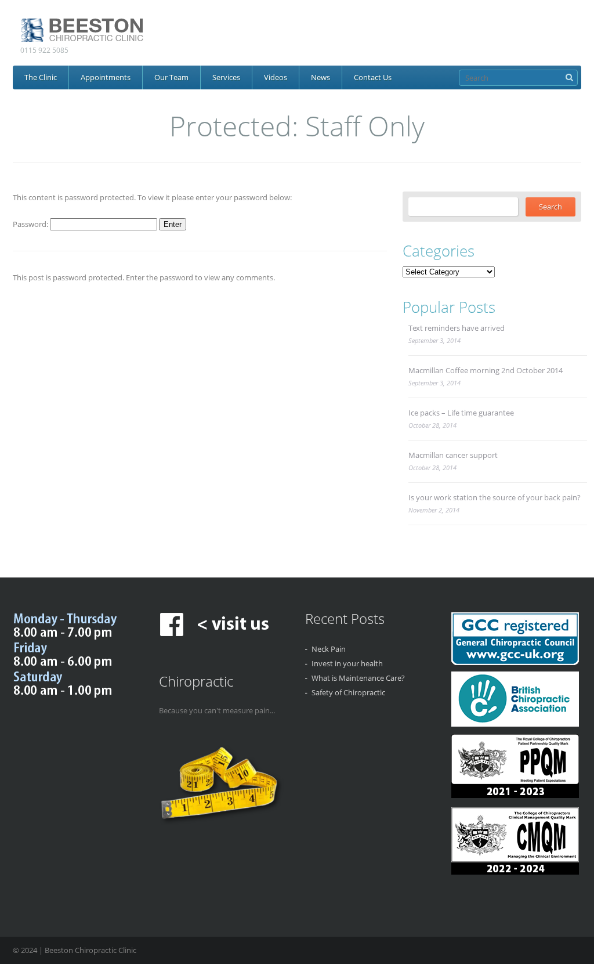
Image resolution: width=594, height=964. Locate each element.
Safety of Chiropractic (348, 692)
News (320, 77)
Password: (31, 224)
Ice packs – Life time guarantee (461, 412)
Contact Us (373, 77)
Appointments (106, 77)
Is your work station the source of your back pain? (494, 497)
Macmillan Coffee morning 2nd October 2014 (485, 370)
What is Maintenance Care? (358, 678)
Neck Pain (329, 649)
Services (226, 77)
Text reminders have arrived (456, 328)
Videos (275, 77)
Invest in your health (347, 663)
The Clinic (40, 77)
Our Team (171, 77)
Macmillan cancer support (453, 455)
